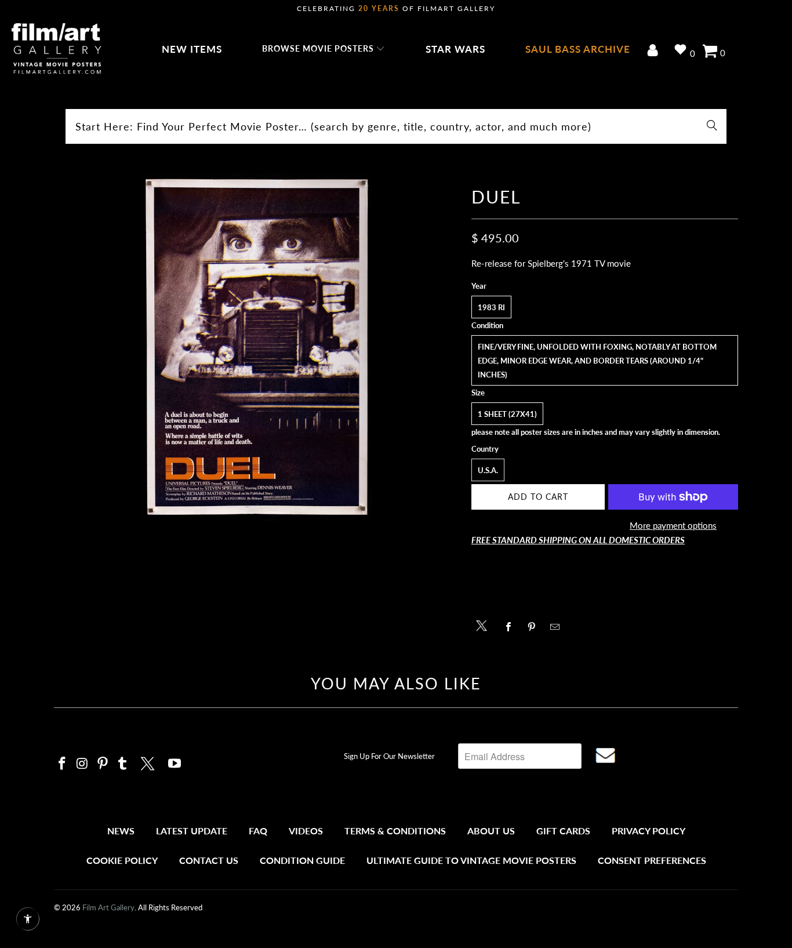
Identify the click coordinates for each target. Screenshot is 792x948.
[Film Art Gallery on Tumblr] (123, 764)
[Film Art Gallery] (56, 49)
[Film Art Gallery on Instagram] (83, 764)
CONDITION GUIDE (302, 860)
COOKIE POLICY (122, 860)
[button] (324, 49)
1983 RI (491, 307)
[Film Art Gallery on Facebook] (62, 764)
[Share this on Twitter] (484, 625)
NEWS (121, 830)
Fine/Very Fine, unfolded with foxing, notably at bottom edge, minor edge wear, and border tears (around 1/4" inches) (597, 360)
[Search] (711, 126)
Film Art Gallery (108, 907)
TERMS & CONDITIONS (395, 830)
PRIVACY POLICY (648, 830)
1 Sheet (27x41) (507, 414)
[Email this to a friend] (558, 627)
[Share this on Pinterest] (535, 627)
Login (654, 51)
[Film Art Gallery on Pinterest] (102, 764)
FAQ (258, 830)
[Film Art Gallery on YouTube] (175, 764)
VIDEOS (306, 830)
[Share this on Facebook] (512, 627)
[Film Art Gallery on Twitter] (149, 762)
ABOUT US (491, 830)
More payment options (673, 525)
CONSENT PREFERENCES (652, 860)
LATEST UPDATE (191, 830)
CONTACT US (208, 860)
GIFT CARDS (563, 830)
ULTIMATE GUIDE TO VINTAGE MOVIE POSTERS (471, 860)
